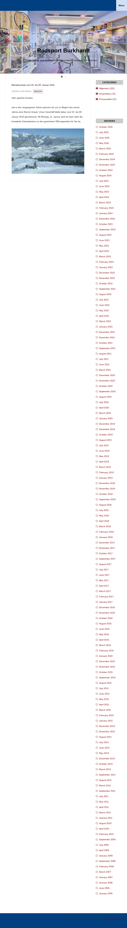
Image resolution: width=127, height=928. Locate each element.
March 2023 (105, 256)
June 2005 (104, 888)
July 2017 (104, 569)
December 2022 (107, 272)
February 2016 (106, 650)
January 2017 (106, 602)
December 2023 (107, 218)
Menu (122, 5)
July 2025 (104, 132)
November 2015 (107, 667)
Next (121, 42)
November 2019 (107, 429)
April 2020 (104, 407)
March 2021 (105, 370)
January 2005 (106, 893)
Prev (5, 42)
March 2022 (105, 321)
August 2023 (105, 235)
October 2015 (106, 672)
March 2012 (105, 785)
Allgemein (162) (107, 88)
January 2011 (105, 818)
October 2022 (106, 283)
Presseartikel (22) (107, 99)
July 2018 (104, 510)
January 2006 (106, 882)
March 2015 (105, 710)
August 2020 (105, 397)
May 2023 (104, 245)
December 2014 (107, 726)
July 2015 (104, 688)
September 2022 (107, 289)
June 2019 (104, 451)
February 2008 (106, 866)
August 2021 (105, 353)
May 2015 (104, 699)
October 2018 (106, 494)
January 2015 (106, 720)
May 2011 (104, 801)
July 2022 (104, 299)
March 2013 (105, 769)
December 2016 (107, 607)
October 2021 (106, 343)
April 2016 (104, 640)
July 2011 (103, 796)
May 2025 (104, 143)
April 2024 (104, 197)
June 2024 (104, 186)
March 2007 (105, 872)
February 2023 (106, 262)
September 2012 (107, 774)
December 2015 (107, 661)
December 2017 (107, 542)
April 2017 (104, 586)
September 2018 (107, 499)
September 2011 (107, 791)
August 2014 (105, 737)
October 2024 (106, 170)
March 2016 (105, 645)
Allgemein (38, 91)
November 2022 (107, 278)
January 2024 (106, 213)
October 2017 (106, 553)
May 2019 (104, 456)
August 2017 (105, 564)
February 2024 (106, 208)
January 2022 (106, 326)
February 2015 (106, 715)
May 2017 (104, 580)
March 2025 (105, 148)
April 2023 (104, 251)
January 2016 (106, 656)
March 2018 (105, 526)
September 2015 (107, 677)
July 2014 (104, 742)
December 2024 (107, 159)
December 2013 (107, 758)
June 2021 (104, 364)
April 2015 (104, 704)
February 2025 (106, 154)
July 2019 (104, 445)
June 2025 (104, 137)
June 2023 (104, 240)
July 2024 (104, 181)
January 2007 (106, 877)
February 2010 (106, 834)
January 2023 (106, 267)
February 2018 (106, 532)
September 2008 (107, 861)
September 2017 (107, 559)
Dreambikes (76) (107, 94)
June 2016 (104, 629)
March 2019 (105, 467)
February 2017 (106, 596)
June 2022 (104, 305)
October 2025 (106, 127)
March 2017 (105, 591)
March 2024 (105, 202)
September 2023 (107, 229)
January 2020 (106, 418)
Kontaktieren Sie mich (115, 919)
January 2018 (106, 537)
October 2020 (106, 386)
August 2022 (105, 294)
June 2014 (104, 747)
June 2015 (104, 693)
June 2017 (104, 575)
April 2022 (104, 316)
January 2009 (106, 855)
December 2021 (107, 332)
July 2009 (104, 845)
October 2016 (106, 618)
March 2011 (105, 812)
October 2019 (106, 434)
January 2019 (106, 478)
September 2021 (107, 348)
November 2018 (107, 488)
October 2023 (106, 224)
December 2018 (107, 483)
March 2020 (105, 413)
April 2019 (104, 461)
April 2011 (104, 807)
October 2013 (106, 764)
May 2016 (104, 634)
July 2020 (104, 402)
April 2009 (104, 850)
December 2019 (107, 424)
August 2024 (105, 175)
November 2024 (107, 164)
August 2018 (105, 505)
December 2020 (107, 375)
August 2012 (105, 780)
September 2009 (107, 839)
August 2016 (105, 623)
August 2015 (105, 683)
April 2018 (104, 521)
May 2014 (104, 753)
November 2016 (107, 613)
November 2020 (107, 380)
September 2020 (107, 391)
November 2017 (107, 548)
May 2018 (104, 515)
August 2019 (105, 440)
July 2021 (104, 359)
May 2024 (104, 191)
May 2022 (104, 310)
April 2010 (104, 828)
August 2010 (105, 823)
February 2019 (106, 472)
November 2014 (107, 731)
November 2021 (107, 337)
